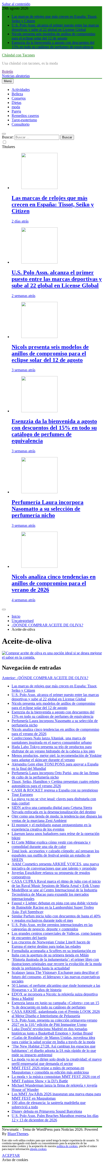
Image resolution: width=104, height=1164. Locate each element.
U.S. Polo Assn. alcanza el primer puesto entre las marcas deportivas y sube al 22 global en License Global (55, 27)
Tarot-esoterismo (24, 120)
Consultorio (21, 124)
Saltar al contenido (16, 4)
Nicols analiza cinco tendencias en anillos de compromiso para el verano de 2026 (54, 583)
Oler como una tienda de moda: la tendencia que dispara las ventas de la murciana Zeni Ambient (57, 818)
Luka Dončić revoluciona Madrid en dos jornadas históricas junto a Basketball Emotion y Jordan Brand (52, 1031)
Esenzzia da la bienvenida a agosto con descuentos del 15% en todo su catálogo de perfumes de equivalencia (53, 45)
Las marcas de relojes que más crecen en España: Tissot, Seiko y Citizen (53, 204)
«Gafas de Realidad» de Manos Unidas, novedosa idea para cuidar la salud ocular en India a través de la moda (53, 1039)
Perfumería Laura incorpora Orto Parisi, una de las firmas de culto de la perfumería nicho (55, 775)
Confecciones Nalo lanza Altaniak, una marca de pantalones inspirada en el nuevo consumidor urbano (52, 740)
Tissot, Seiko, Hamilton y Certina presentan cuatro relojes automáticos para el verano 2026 (55, 783)
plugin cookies (38, 1149)
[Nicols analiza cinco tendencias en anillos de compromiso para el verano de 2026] (39, 566)
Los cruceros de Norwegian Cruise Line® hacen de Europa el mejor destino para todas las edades (51, 944)
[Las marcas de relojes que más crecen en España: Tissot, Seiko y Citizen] (39, 188)
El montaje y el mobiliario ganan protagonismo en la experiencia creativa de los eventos (51, 827)
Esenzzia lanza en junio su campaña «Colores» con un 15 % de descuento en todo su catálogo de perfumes (55, 1005)
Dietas (16, 103)
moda (16, 107)
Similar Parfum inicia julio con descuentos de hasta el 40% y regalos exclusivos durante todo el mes (56, 918)
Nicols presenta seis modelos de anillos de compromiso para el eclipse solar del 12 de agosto (53, 36)
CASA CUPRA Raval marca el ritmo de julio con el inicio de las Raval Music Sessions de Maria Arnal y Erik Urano (56, 883)
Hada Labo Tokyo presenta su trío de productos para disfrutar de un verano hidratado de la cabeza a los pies (53, 749)
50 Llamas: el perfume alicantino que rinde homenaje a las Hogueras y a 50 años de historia (56, 987)
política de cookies (67, 1146)
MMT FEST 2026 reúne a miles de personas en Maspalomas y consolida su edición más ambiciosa (50, 1070)
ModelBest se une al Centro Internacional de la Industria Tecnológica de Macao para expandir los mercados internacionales (54, 894)
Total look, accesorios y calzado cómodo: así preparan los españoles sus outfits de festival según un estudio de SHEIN (55, 855)
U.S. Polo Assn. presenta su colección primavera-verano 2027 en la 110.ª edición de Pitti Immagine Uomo (54, 1022)
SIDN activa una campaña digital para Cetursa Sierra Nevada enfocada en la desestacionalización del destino (54, 809)
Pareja (16, 111)
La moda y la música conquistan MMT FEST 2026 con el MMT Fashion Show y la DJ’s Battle (56, 1079)
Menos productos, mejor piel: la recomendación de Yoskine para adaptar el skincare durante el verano (57, 757)
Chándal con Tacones (18, 55)
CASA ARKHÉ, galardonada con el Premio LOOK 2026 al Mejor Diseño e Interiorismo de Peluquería (56, 1013)
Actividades (21, 90)
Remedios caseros (25, 116)
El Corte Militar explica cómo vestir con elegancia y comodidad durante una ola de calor (51, 844)
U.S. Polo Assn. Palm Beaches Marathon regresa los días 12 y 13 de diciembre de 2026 (55, 1118)
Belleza (17, 94)
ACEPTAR (11, 1155)
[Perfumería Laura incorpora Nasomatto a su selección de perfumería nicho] (39, 492)
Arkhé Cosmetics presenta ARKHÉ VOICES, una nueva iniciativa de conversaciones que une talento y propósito (55, 866)
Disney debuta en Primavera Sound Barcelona (47, 1111)
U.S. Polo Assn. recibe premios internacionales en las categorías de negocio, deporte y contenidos (52, 927)
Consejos (19, 98)
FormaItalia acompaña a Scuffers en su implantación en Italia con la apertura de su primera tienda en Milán (54, 953)
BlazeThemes (17, 1134)
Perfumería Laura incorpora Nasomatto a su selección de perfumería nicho (47, 508)
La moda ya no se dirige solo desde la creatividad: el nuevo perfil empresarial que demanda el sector (57, 1061)
